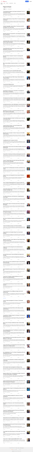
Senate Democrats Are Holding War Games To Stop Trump (13, 417)
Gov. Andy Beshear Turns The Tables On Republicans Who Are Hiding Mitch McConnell (14, 353)
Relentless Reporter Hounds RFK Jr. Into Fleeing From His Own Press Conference (14, 34)
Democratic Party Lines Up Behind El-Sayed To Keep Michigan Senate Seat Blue (14, 262)
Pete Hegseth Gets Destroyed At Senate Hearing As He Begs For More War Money (14, 425)
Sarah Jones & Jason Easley (10, 45)
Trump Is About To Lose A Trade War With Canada (12, 70)
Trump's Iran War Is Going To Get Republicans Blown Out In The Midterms (14, 389)
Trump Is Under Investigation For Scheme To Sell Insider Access (13, 301)
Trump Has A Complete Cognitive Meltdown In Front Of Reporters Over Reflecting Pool (13, 277)
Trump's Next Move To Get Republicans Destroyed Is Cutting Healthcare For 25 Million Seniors (14, 345)
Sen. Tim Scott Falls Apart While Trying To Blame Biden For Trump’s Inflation (13, 77)
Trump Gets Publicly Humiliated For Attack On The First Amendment (13, 396)
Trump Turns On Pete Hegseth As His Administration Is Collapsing (13, 247)
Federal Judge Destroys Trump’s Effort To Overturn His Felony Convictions (14, 19)
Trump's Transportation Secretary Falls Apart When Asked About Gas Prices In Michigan (13, 161)
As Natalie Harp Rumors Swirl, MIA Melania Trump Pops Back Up (14, 104)
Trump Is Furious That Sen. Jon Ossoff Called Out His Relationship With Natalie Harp (12, 126)
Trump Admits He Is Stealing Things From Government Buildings (13, 233)
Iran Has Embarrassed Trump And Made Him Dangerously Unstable (13, 255)
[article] (16, 14)
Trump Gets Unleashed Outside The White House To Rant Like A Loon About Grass (14, 119)
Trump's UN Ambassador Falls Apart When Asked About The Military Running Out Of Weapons (14, 381)
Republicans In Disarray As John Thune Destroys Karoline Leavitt (13, 403)
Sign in (31, 1)
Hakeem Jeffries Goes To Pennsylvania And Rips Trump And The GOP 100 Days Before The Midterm (14, 374)
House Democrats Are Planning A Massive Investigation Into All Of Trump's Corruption (14, 211)
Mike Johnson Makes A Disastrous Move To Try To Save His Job (13, 64)
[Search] (29, 9)
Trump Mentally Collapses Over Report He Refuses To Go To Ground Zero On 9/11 (14, 12)
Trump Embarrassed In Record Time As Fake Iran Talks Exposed (13, 284)
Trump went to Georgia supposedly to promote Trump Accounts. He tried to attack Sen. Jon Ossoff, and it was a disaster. (14, 413)
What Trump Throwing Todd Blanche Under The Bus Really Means (13, 323)
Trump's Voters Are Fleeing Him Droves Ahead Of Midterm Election (13, 176)
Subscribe (27, 1)
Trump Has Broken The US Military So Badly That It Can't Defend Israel (13, 292)
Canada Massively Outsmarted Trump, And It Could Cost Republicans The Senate (13, 49)
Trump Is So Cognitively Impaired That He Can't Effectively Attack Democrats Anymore (13, 411)
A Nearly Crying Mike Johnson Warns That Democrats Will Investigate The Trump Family (13, 27)
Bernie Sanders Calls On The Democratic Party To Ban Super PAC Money (14, 204)
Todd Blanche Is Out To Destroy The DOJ (10, 140)
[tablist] (7, 9)
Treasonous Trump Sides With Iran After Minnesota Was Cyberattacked (13, 308)
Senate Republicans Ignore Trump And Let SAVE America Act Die (14, 270)
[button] (1, 3)
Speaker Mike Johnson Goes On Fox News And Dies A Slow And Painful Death (14, 147)
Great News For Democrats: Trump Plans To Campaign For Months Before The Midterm (13, 91)
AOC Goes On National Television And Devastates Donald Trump (13, 219)
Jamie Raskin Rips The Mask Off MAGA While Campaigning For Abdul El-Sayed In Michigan (14, 42)
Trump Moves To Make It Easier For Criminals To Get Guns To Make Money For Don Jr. (14, 316)
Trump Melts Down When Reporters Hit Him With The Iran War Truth (14, 432)
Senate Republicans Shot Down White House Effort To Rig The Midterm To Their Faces (14, 338)
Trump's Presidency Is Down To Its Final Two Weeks (12, 225)
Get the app (19, 449)
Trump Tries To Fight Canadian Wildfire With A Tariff (12, 438)
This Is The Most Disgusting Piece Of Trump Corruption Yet (13, 182)
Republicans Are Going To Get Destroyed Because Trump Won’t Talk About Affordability (13, 111)
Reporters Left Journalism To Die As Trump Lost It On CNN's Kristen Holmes (14, 133)
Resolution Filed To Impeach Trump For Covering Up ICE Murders (13, 56)
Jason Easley (9, 15)
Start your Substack (14, 449)
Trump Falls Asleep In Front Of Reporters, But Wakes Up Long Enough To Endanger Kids (14, 189)
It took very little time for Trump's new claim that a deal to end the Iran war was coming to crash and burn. (14, 286)
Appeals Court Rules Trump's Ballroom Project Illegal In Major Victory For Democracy (14, 240)
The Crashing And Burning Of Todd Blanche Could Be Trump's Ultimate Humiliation (14, 331)
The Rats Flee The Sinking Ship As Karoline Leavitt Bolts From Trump (14, 168)
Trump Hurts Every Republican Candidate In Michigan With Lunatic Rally (13, 360)
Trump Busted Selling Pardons (8, 84)
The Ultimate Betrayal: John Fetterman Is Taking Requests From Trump (13, 197)
